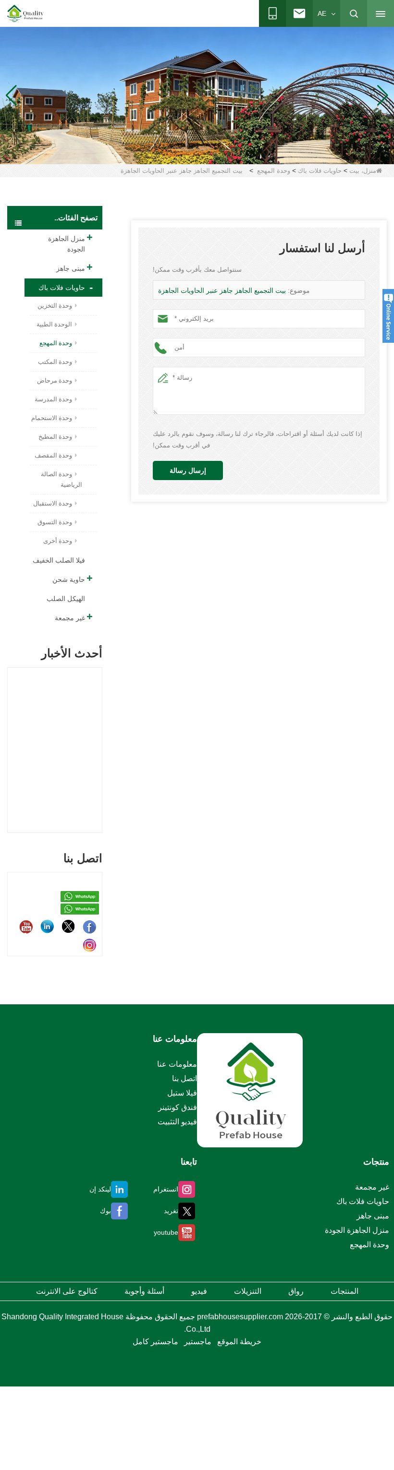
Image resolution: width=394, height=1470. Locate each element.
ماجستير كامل (155, 1341)
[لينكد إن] (47, 926)
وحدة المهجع (273, 170)
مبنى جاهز (70, 268)
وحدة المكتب (55, 361)
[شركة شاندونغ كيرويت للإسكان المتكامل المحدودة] (250, 1090)
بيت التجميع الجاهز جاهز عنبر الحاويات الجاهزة (222, 290)
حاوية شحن (68, 579)
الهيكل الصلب (66, 598)
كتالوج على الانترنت (67, 1291)
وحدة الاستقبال (52, 503)
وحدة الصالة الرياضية (61, 479)
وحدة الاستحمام (51, 418)
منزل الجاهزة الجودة (66, 244)
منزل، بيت (362, 170)
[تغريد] (68, 926)
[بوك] (89, 926)
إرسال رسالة (188, 470)
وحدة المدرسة (53, 399)
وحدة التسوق (54, 522)
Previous (11, 740)
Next (98, 740)
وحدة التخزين (54, 305)
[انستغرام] (89, 945)
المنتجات (344, 1291)
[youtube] (26, 926)
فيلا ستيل (182, 1093)
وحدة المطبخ (55, 436)
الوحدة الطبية (54, 324)
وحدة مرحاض (54, 380)
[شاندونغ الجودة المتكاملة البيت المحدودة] (25, 13)
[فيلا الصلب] (197, 95)
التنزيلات (247, 1291)
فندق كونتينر (177, 1107)
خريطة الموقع (239, 1341)
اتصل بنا (184, 1078)
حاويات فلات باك (320, 170)
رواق (296, 1291)
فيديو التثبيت (177, 1122)
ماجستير (197, 1341)
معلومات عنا (177, 1064)
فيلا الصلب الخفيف (59, 560)
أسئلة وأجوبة (144, 1291)
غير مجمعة (70, 618)
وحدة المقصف (53, 455)
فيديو (199, 1291)
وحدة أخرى (57, 540)
